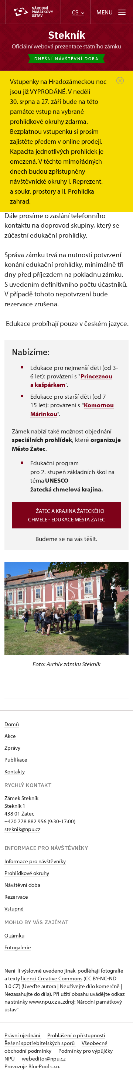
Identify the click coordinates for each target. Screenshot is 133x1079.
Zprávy (12, 747)
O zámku (14, 935)
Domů (11, 724)
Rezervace (16, 896)
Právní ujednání (22, 1035)
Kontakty (14, 771)
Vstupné (14, 908)
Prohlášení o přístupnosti (76, 1035)
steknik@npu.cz (22, 829)
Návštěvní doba (22, 884)
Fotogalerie (17, 947)
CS (76, 12)
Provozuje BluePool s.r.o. (32, 1066)
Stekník (66, 35)
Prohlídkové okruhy (26, 873)
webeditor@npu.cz (43, 1058)
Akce (10, 735)
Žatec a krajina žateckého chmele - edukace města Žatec (66, 515)
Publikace (15, 759)
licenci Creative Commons (51, 978)
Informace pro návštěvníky (35, 861)
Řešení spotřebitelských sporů (40, 1042)
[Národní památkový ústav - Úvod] (33, 12)
